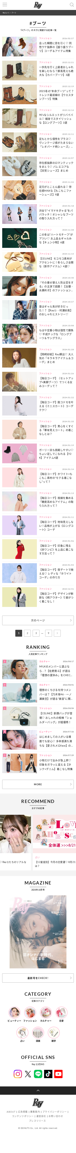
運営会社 (41, 1116)
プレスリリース (37, 1120)
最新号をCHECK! (38, 978)
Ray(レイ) (6, 13)
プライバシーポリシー (54, 1111)
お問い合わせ (56, 1116)
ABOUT (11, 1111)
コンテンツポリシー (23, 1116)
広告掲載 (23, 1111)
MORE (38, 784)
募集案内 (35, 1111)
